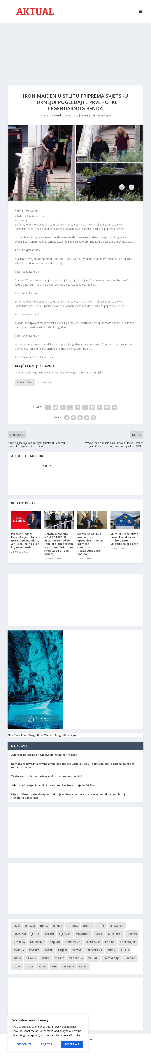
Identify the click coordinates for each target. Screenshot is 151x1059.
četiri (83, 966)
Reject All (48, 1044)
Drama (57, 926)
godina (73, 926)
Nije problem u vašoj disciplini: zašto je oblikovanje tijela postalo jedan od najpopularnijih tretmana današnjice (69, 796)
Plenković (93, 942)
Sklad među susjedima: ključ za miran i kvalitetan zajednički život (53, 785)
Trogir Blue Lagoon (67, 735)
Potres (34, 950)
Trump (92, 958)
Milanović (83, 934)
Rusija (125, 950)
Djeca (44, 926)
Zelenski (68, 966)
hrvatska (116, 926)
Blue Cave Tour (17, 735)
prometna (95, 950)
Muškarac (115, 934)
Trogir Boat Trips (39, 735)
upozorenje (111, 958)
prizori (77, 950)
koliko (49, 934)
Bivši (16, 926)
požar (49, 950)
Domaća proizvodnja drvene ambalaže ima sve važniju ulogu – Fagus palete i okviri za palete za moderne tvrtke (73, 765)
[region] (47, 1033)
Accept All (72, 1044)
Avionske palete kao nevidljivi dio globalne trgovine (44, 754)
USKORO (130, 958)
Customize (23, 1044)
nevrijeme (37, 942)
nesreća (19, 942)
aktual (57, 115)
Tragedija (76, 958)
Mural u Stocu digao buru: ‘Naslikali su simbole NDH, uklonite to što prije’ (124, 539)
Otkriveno (72, 942)
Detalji (30, 926)
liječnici (65, 934)
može (99, 934)
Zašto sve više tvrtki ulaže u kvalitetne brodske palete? (46, 776)
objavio (54, 942)
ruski (17, 958)
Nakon (132, 934)
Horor (87, 926)
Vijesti (84, 115)
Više (54, 966)
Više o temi (24, 382)
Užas (30, 966)
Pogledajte (128, 942)
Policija (18, 950)
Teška (45, 958)
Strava (31, 958)
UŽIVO (17, 966)
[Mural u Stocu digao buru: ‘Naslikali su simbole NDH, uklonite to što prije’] (125, 520)
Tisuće (59, 958)
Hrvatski (19, 934)
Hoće (101, 926)
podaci (110, 942)
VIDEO (42, 966)
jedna (35, 934)
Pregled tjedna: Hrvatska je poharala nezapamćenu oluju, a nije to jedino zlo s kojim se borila (25, 540)
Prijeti (62, 950)
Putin (111, 950)
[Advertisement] (75, 50)
